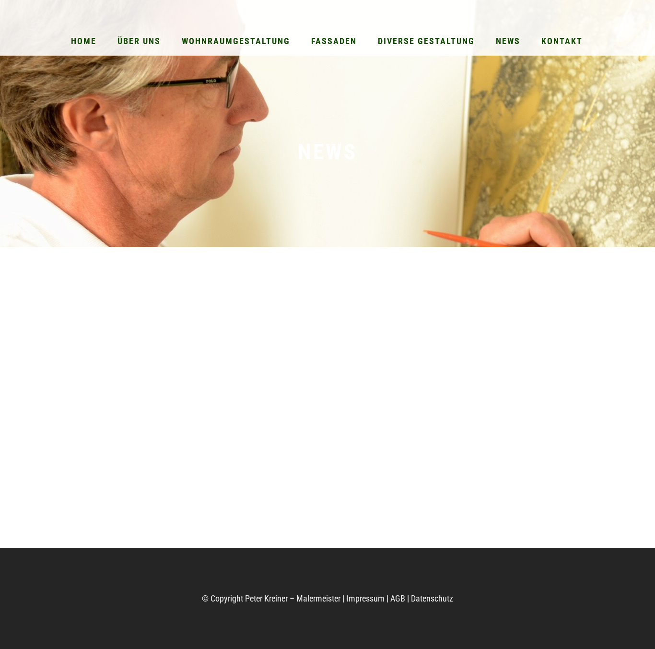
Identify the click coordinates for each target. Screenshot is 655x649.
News (119, 413)
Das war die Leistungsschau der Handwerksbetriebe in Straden (479, 460)
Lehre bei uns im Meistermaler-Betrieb (129, 437)
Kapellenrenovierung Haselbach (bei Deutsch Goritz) (302, 496)
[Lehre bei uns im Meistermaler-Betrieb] (147, 350)
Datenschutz (432, 598)
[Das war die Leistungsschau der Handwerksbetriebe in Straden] (481, 358)
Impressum (365, 598)
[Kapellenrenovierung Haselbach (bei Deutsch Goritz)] (314, 376)
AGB (397, 598)
